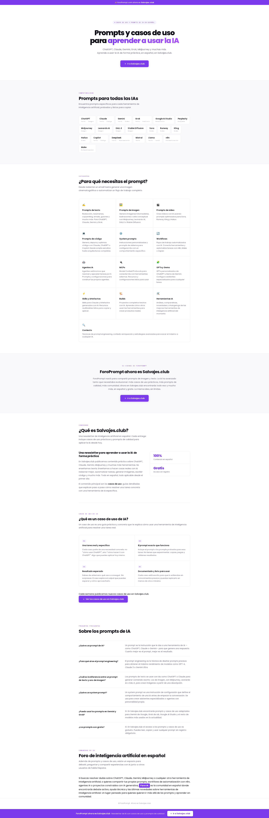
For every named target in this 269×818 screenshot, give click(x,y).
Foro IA (144, 785)
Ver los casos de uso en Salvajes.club (105, 599)
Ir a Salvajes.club (136, 63)
